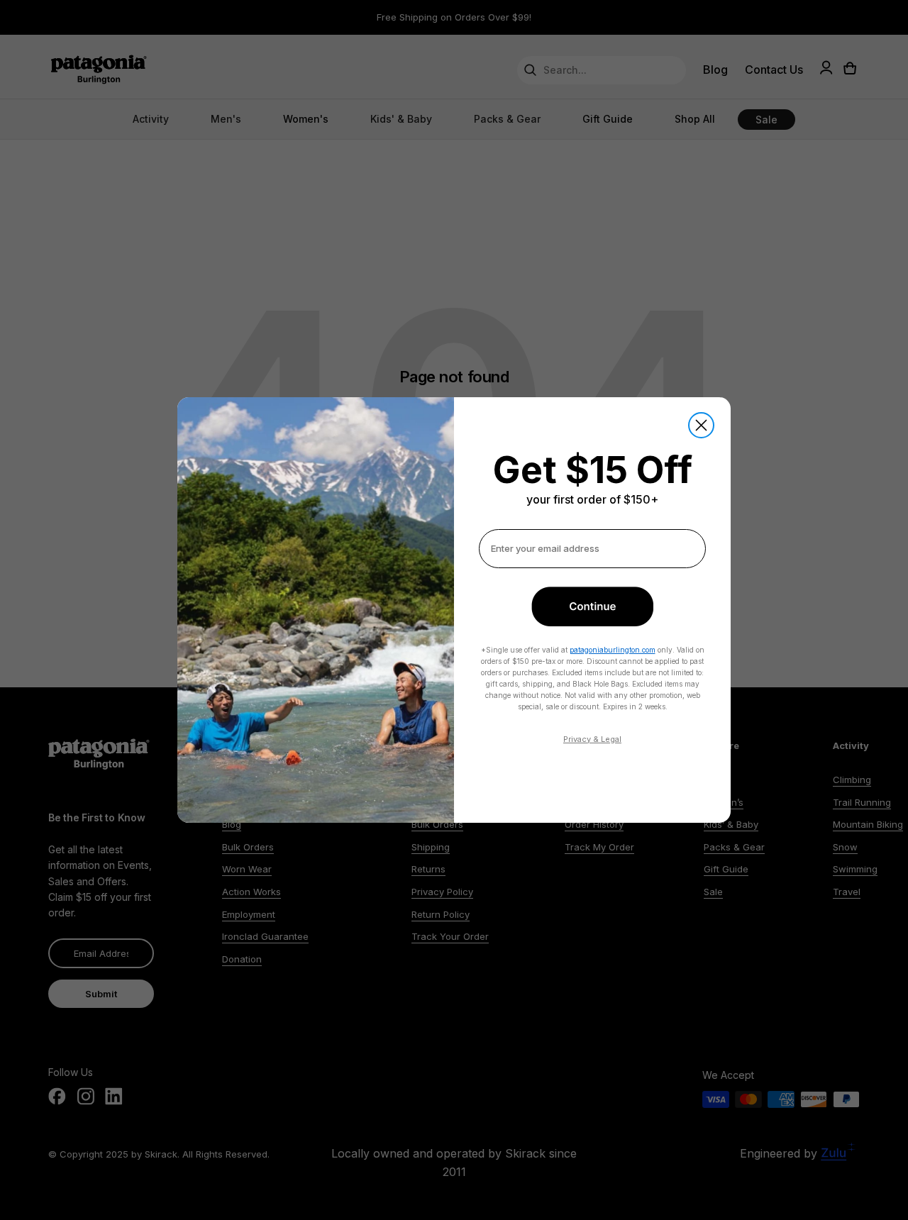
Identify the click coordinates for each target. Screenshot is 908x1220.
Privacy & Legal (592, 739)
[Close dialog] (701, 425)
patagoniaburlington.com (612, 649)
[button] (592, 606)
